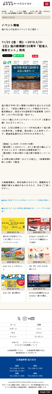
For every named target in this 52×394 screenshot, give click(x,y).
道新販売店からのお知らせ (26, 353)
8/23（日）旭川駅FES (11, 292)
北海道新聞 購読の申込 (36, 350)
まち (11, 11)
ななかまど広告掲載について (26, 345)
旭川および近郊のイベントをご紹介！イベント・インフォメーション (12, 239)
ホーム (13, 324)
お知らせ (15, 342)
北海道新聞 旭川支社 (26, 359)
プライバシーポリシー (31, 342)
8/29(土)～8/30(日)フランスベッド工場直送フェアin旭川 (38, 239)
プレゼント (39, 336)
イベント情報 (21, 11)
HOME (4, 11)
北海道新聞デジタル (15, 350)
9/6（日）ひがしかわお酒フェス (38, 267)
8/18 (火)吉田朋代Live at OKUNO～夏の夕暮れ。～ (39, 295)
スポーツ (13, 328)
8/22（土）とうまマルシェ (12, 267)
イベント (13, 336)
